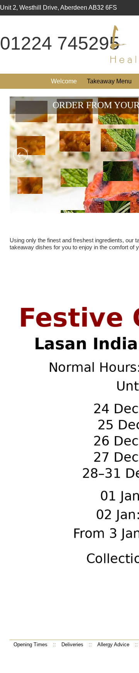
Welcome (64, 81)
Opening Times (30, 644)
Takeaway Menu (109, 81)
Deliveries (72, 644)
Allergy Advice (113, 644)
